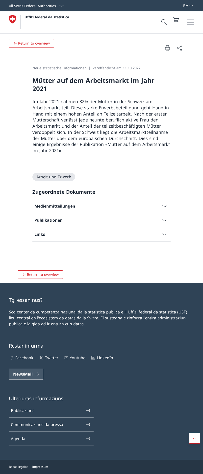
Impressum (40, 467)
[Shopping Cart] (175, 19)
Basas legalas (18, 467)
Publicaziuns (22, 410)
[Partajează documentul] (179, 48)
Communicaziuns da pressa (37, 424)
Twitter (51, 357)
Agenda (18, 438)
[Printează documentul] (167, 48)
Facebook (24, 357)
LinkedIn (105, 357)
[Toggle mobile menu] (190, 22)
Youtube (77, 357)
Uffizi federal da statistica (47, 17)
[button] (194, 438)
